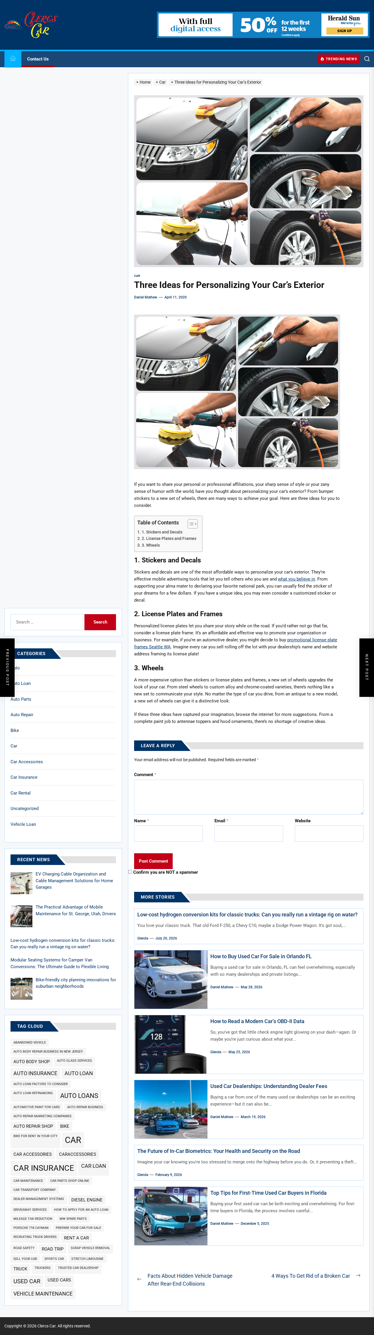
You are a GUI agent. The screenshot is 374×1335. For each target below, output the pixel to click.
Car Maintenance (28, 1181)
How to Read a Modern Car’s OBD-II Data (257, 1021)
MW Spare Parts (73, 1219)
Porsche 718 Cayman (31, 1228)
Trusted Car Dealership (78, 1268)
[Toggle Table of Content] (189, 524)
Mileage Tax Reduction (32, 1219)
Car (14, 746)
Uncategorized (25, 808)
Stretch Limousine (87, 1259)
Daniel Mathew (145, 297)
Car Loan (93, 1166)
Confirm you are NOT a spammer (165, 872)
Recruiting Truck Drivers (35, 1237)
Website (303, 820)
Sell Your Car (25, 1259)
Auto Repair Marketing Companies (42, 1116)
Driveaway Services (30, 1210)
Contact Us (38, 59)
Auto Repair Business (85, 1107)
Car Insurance (24, 777)
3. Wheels (151, 545)
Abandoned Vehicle (29, 1042)
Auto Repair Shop (33, 1126)
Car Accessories (27, 761)
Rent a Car (76, 1238)
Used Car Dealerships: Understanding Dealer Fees (268, 1086)
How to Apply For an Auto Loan (81, 1210)
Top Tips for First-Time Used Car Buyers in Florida (268, 1193)
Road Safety (23, 1248)
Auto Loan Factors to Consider (40, 1084)
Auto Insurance (35, 1073)
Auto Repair (22, 714)
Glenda (142, 938)
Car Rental (21, 793)
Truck (20, 1269)
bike (64, 1126)
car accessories (32, 1154)
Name (141, 820)
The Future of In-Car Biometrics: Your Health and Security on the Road (218, 1151)
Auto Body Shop (31, 1061)
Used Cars (59, 1280)
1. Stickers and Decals (162, 532)
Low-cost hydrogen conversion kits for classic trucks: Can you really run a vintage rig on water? (247, 914)
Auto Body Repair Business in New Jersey (48, 1052)
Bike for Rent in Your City (35, 1136)
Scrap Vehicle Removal (90, 1248)
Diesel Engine (87, 1200)
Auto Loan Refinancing (33, 1093)
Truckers (42, 1268)
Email (221, 820)
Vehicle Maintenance (42, 1294)
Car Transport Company (34, 1190)
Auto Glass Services (74, 1061)
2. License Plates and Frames (169, 538)
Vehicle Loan (23, 824)
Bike (15, 730)
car (73, 1140)
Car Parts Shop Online (69, 1181)
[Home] (12, 59)
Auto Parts (21, 699)
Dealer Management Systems (38, 1199)
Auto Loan (21, 683)
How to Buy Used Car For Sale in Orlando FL (261, 956)
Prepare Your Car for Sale (78, 1228)
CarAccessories (77, 1154)
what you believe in (296, 579)
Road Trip (52, 1249)
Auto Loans (79, 1095)
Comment (145, 774)
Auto (15, 668)
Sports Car (54, 1259)
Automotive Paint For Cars (36, 1107)
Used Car (26, 1281)
